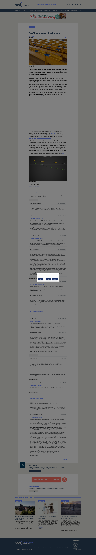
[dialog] (48, 277)
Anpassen (40, 279)
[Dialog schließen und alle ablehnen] (58, 274)
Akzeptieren (55, 279)
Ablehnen (48, 279)
